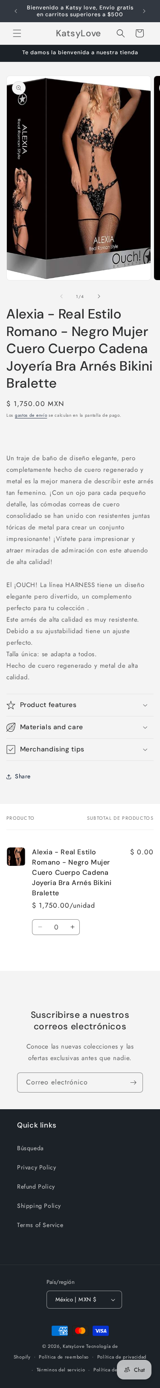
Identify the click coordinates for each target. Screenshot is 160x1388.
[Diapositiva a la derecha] (99, 296)
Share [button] (23, 776)
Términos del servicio (61, 1369)
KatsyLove (73, 1346)
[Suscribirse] (133, 1082)
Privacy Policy (36, 1167)
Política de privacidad (121, 1356)
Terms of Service (40, 1225)
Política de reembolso (64, 1356)
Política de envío (112, 1369)
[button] (17, 33)
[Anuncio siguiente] (144, 11)
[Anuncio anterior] (15, 11)
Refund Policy (36, 1186)
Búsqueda (30, 1148)
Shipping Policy (39, 1205)
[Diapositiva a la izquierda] (61, 296)
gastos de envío (31, 415)
